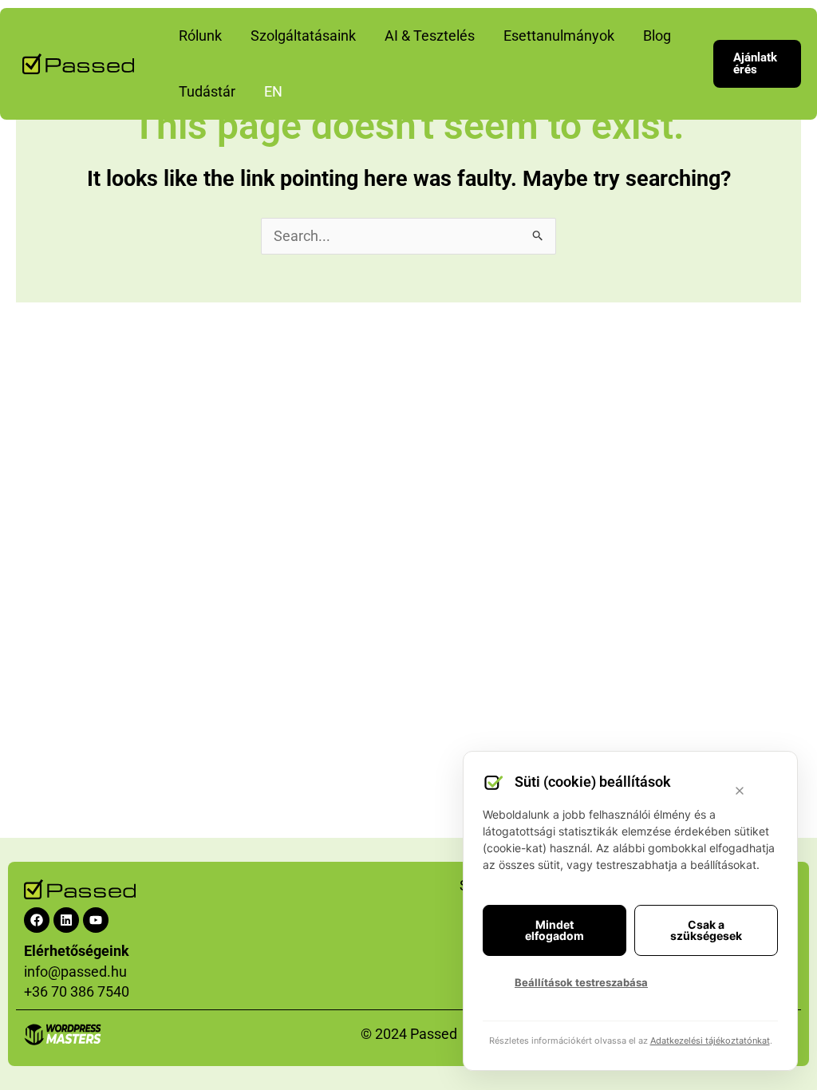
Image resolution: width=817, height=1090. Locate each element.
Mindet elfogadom (554, 930)
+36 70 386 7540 (76, 991)
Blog (657, 35)
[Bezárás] (739, 791)
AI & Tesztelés (430, 35)
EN (273, 91)
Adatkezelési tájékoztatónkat (710, 1040)
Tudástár (207, 91)
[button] (757, 64)
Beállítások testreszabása (581, 982)
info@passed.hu (75, 971)
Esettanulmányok (558, 35)
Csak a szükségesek (706, 930)
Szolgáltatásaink (303, 35)
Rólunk (200, 35)
